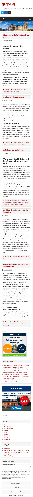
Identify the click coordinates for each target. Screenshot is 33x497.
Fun (5, 425)
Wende (21, 204)
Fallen (18, 89)
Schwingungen (23, 322)
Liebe (8, 91)
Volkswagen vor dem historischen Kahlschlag (16, 369)
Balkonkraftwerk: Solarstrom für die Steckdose (16, 450)
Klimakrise (7, 448)
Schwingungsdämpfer (8, 312)
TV (15, 204)
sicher (22, 256)
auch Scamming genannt (16, 68)
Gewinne (25, 89)
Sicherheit (7, 89)
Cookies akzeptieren (16, 483)
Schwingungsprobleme (19, 323)
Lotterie (12, 91)
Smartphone (6, 325)
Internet (5, 91)
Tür (4, 258)
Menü (3, 18)
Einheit (20, 202)
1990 (26, 200)
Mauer (26, 202)
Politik (6, 434)
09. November (21, 200)
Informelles (8, 4)
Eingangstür (14, 256)
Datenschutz (20, 495)
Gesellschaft (7, 426)
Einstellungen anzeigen (16, 492)
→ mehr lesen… (9, 317)
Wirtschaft (7, 142)
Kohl (23, 202)
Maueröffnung (6, 204)
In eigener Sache (8, 428)
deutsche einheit (13, 202)
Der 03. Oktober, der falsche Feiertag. (13, 150)
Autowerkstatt (16, 142)
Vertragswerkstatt (10, 144)
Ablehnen (16, 487)
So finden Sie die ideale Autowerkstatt (13, 97)
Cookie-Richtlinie (13, 495)
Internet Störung (8, 456)
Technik (7, 256)
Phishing (17, 91)
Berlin (4, 202)
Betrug (14, 89)
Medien (7, 200)
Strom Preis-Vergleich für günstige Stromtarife (16, 452)
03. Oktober (14, 200)
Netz (5, 432)
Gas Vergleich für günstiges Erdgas (13, 454)
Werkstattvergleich (20, 144)
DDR (7, 202)
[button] (30, 467)
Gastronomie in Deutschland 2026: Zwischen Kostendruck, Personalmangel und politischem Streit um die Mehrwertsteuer (16, 376)
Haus (19, 256)
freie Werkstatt (24, 142)
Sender (12, 204)
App (13, 322)
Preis (4, 144)
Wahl (17, 204)
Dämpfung (16, 322)
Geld (21, 89)
